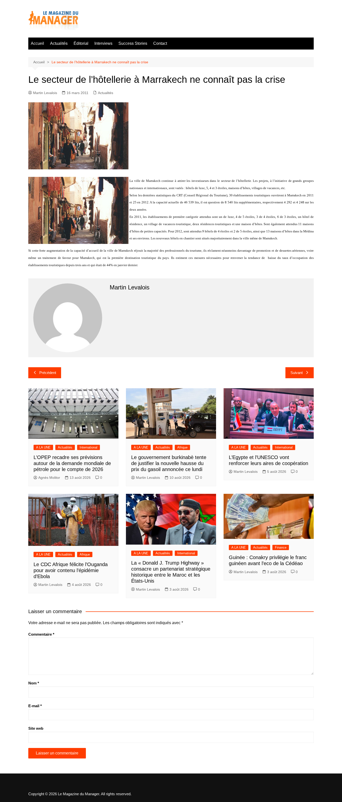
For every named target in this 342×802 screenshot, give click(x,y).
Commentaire (41, 634)
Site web (35, 728)
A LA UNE (43, 447)
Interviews (103, 43)
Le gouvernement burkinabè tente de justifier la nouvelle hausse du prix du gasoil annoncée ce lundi (168, 463)
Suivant (296, 372)
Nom (33, 683)
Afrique (182, 447)
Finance (280, 547)
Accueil (37, 43)
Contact (160, 43)
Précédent (47, 372)
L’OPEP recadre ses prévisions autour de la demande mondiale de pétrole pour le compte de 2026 (72, 463)
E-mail (35, 706)
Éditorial (81, 43)
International (88, 447)
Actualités (59, 43)
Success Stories (132, 43)
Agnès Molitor (49, 478)
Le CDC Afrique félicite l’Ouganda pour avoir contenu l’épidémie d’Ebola (71, 570)
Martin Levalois (45, 93)
